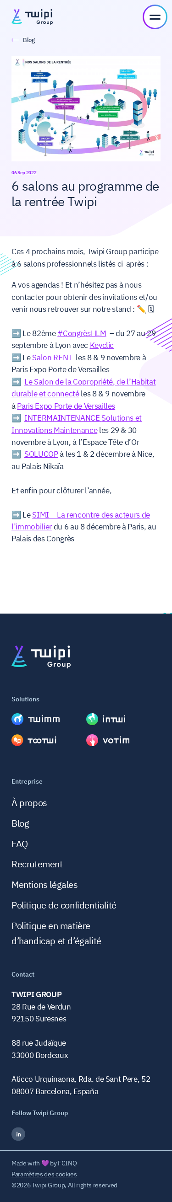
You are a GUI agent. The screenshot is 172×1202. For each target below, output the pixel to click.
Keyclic (102, 345)
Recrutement (37, 864)
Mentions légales (44, 884)
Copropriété (93, 382)
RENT (62, 358)
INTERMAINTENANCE (62, 418)
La (61, 515)
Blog (20, 823)
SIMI (40, 515)
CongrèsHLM (84, 333)
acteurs (127, 515)
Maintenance (75, 430)
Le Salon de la (48, 382)
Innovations (31, 430)
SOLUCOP (41, 454)
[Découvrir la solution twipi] (48, 719)
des (107, 515)
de (146, 515)
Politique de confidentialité (64, 905)
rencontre (83, 515)
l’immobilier (31, 527)
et (137, 418)
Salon (42, 358)
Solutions (117, 418)
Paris (25, 406)
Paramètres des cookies (44, 1174)
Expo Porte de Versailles (74, 406)
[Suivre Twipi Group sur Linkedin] (86, 1134)
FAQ (19, 844)
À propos (29, 802)
